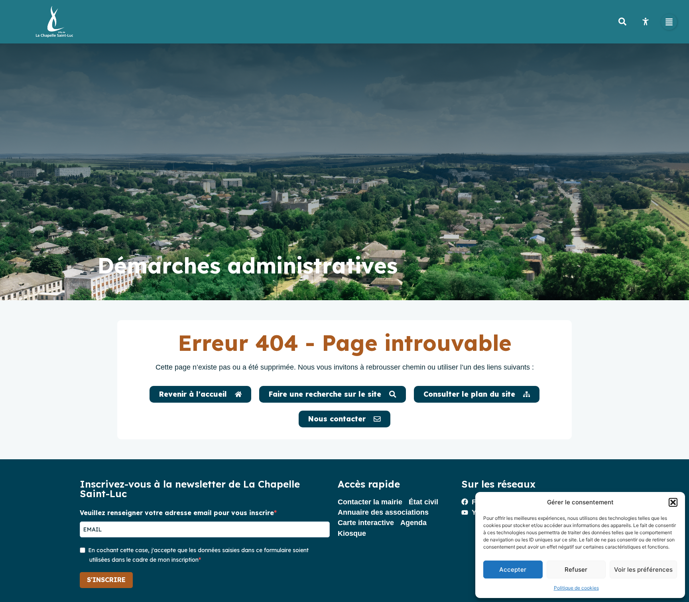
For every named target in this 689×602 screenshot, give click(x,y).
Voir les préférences (643, 569)
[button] (673, 502)
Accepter (512, 569)
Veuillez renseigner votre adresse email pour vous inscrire (177, 513)
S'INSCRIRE (106, 580)
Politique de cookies (576, 588)
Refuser (576, 569)
